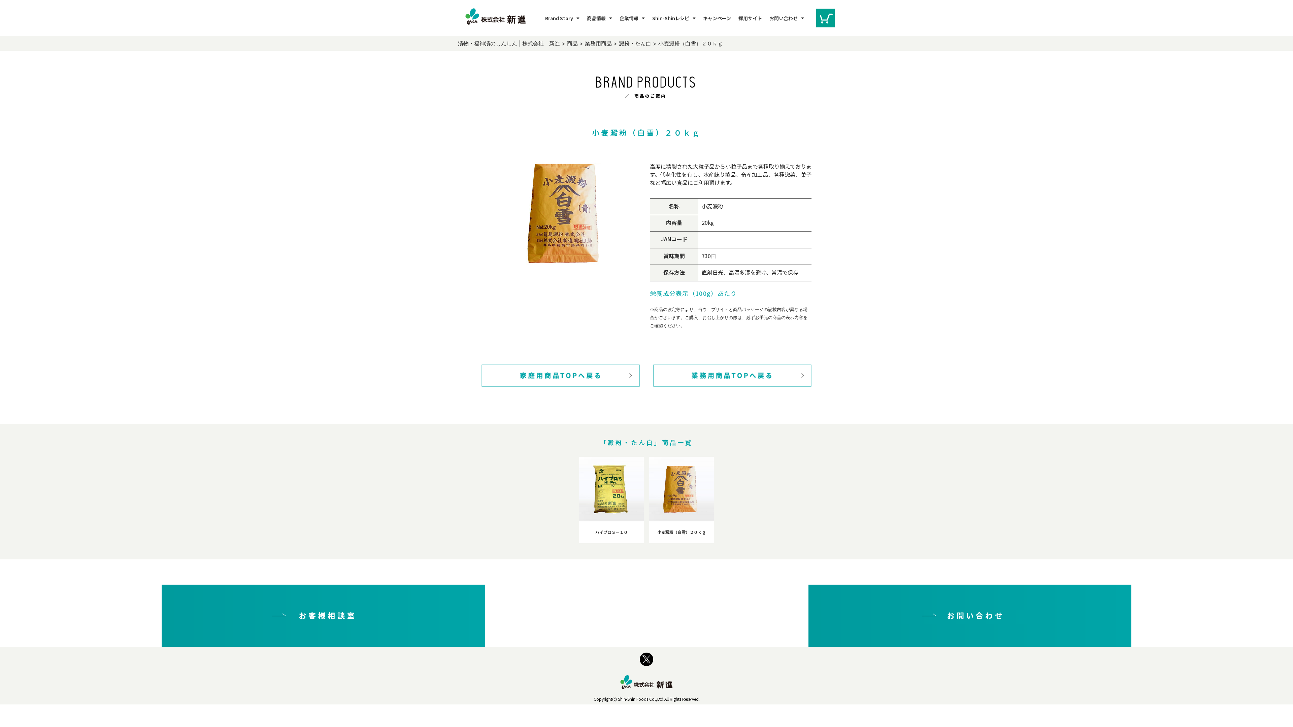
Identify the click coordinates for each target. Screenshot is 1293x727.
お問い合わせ (783, 18)
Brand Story (559, 18)
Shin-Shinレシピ (670, 18)
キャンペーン (717, 18)
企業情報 (629, 18)
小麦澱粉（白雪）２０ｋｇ (681, 532)
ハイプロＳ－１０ (611, 532)
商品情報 (596, 18)
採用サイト (750, 18)
